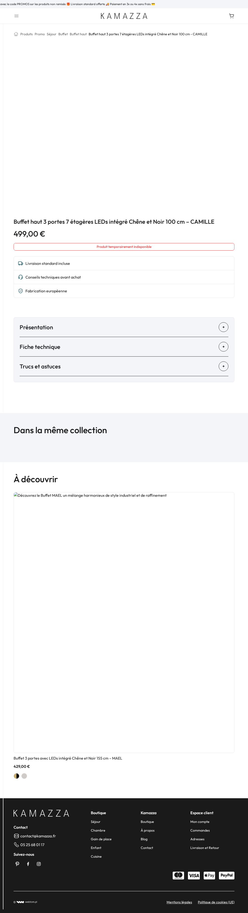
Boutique (147, 822)
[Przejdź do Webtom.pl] (25, 902)
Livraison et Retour (204, 848)
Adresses (197, 839)
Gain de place (101, 839)
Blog (144, 839)
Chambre (98, 830)
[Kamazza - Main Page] (41, 813)
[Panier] (231, 16)
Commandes (200, 830)
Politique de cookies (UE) (216, 902)
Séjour (96, 822)
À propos (148, 830)
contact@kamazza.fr (38, 836)
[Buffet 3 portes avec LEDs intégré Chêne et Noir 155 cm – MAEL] (124, 622)
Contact (147, 848)
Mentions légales (179, 902)
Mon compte (199, 822)
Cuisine (96, 856)
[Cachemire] (24, 776)
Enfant (96, 848)
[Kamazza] (124, 16)
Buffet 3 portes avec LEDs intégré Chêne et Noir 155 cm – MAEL (68, 758)
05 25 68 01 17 (32, 844)
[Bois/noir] (16, 776)
